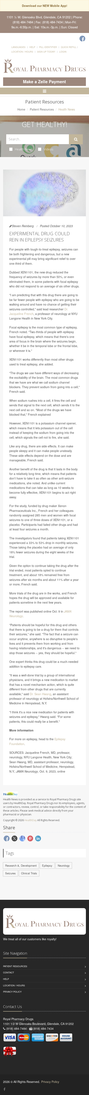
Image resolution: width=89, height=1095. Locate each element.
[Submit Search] (76, 139)
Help (32, 47)
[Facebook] (82, 39)
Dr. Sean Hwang (40, 694)
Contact (8, 972)
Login (62, 51)
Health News (24, 149)
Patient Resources (42, 109)
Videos (48, 149)
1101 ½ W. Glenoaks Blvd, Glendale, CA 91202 (39, 17)
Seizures (10, 873)
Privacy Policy (12, 991)
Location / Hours (22, 51)
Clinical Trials (29, 873)
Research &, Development (21, 865)
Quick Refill (68, 47)
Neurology (64, 865)
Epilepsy (47, 865)
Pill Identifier (48, 47)
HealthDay (30, 820)
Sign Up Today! (46, 51)
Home (21, 109)
